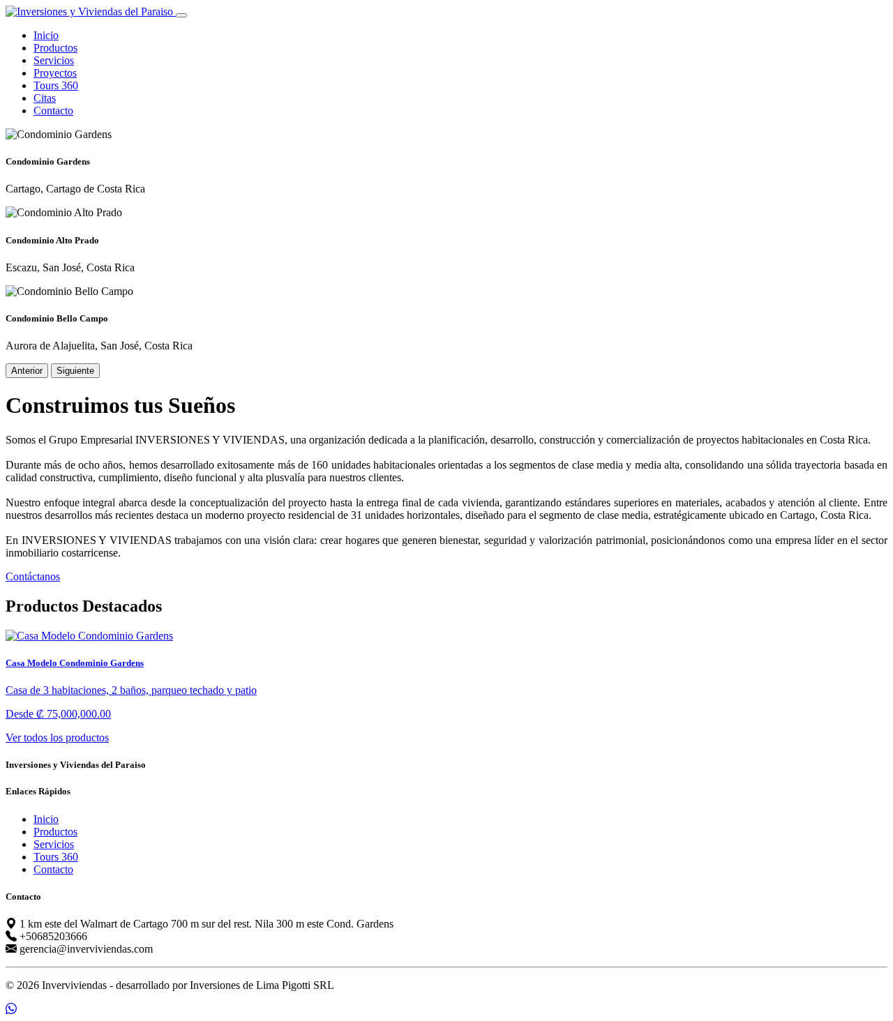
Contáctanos (33, 576)
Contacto (53, 110)
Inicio (46, 35)
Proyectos (55, 73)
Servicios (53, 60)
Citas (44, 98)
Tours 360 (55, 85)
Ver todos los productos (57, 737)
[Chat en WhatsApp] (11, 1009)
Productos (55, 48)
